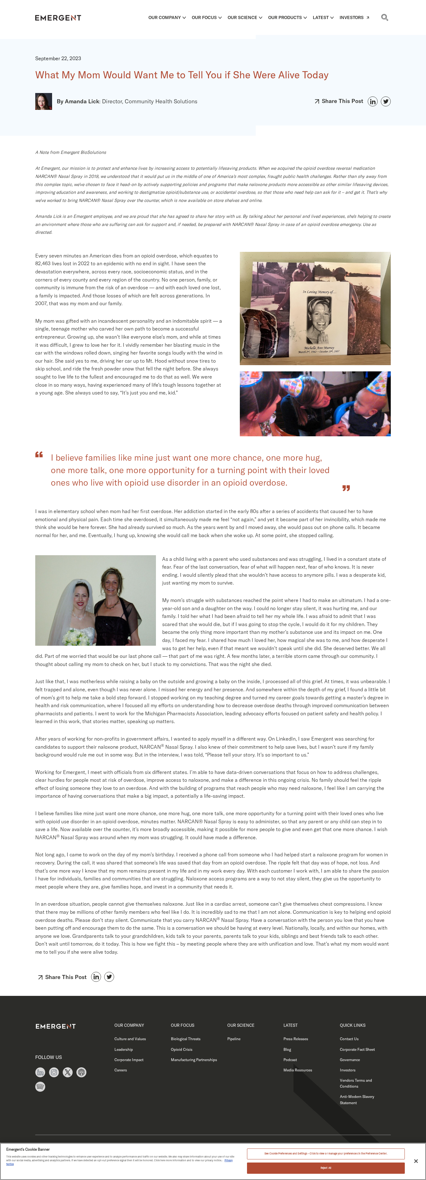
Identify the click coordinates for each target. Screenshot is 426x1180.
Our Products (285, 17)
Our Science (242, 17)
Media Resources (297, 1070)
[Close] (416, 1161)
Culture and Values (130, 1038)
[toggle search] (384, 17)
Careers (120, 1070)
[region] (213, 1161)
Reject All (326, 1167)
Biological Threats (186, 1038)
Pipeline (233, 1038)
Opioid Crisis (181, 1049)
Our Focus (204, 17)
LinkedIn (373, 101)
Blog (287, 1049)
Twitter (386, 101)
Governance (350, 1059)
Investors (352, 17)
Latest (321, 17)
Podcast (290, 1059)
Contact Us (349, 1038)
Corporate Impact (128, 1059)
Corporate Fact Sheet (357, 1049)
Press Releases (295, 1038)
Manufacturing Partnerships (194, 1059)
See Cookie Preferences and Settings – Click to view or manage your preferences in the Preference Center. (325, 1153)
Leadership (123, 1049)
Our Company (164, 17)
